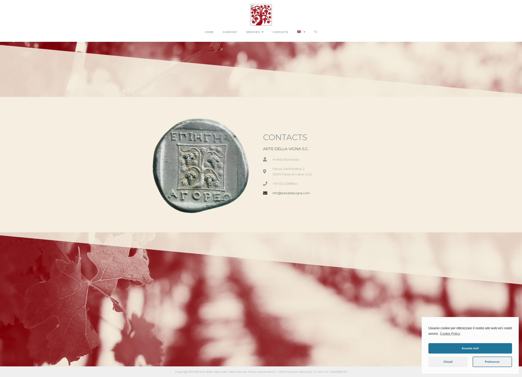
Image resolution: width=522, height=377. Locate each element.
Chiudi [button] (448, 361)
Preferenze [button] (492, 361)
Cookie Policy (450, 333)
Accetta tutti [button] (470, 348)
